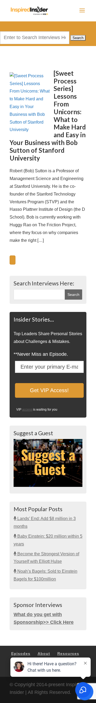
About (44, 653)
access (27, 409)
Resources (68, 653)
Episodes (20, 653)
